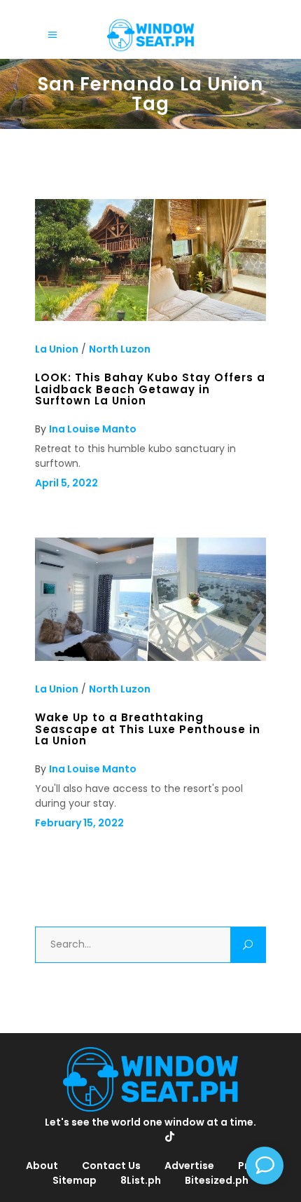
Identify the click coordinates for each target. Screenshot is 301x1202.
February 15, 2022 (79, 823)
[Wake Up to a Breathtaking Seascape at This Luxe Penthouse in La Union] (150, 657)
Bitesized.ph (216, 1180)
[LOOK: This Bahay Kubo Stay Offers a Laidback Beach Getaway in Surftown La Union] (150, 317)
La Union (56, 349)
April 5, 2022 (66, 483)
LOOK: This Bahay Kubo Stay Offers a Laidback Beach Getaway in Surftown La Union (150, 389)
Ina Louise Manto (92, 429)
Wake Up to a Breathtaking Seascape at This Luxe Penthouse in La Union (147, 729)
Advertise (189, 1166)
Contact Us (111, 1166)
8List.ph (140, 1180)
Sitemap (74, 1180)
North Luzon (119, 349)
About (42, 1166)
